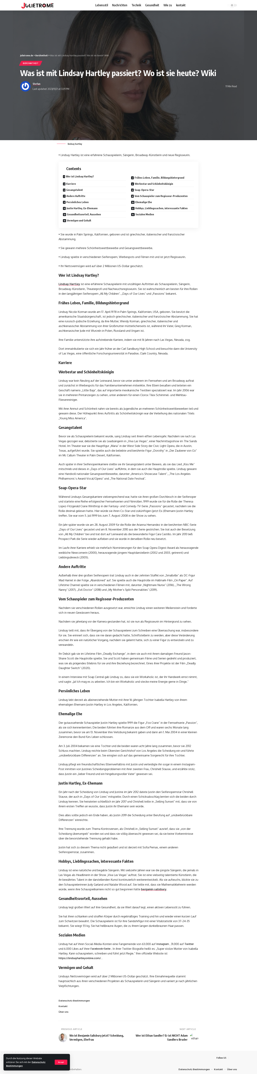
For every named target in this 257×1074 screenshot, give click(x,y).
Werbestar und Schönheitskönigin (154, 183)
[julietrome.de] (37, 5)
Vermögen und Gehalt (79, 220)
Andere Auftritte (75, 196)
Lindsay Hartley (69, 284)
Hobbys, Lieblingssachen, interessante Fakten (161, 208)
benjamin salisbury (153, 889)
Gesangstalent (74, 189)
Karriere (71, 183)
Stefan (36, 83)
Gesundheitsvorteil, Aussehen (84, 214)
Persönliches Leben (77, 202)
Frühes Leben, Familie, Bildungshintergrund (159, 177)
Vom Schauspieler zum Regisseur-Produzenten (161, 196)
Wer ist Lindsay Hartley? (80, 176)
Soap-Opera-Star (144, 189)
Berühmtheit (30, 63)
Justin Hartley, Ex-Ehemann (82, 208)
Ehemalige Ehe (143, 202)
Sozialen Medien (144, 214)
